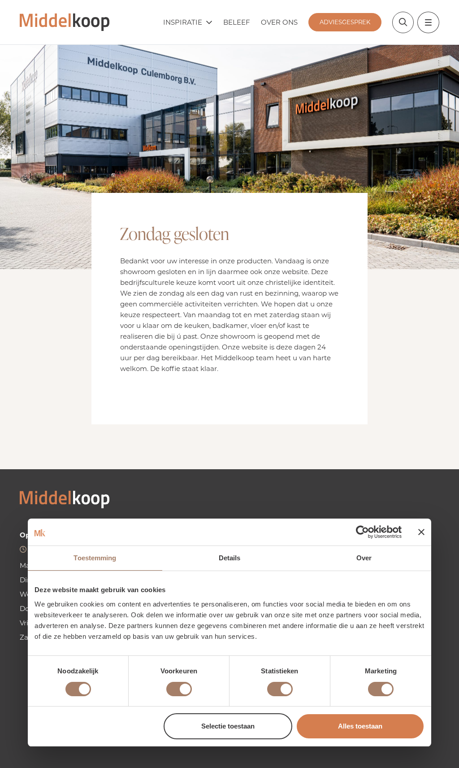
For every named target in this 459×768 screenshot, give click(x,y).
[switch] (179, 689)
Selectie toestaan (228, 726)
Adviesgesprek (345, 22)
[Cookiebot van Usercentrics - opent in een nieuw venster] (362, 532)
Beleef (236, 22)
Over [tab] (364, 558)
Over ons (279, 22)
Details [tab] (230, 558)
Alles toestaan (360, 726)
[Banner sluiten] (421, 532)
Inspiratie (182, 22)
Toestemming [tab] (95, 558)
